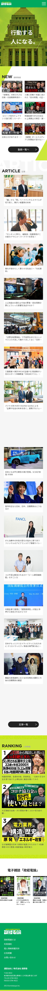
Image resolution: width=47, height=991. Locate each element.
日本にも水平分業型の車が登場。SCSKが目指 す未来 (23, 473)
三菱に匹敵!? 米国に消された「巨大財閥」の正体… (35, 96)
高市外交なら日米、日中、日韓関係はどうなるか (23, 507)
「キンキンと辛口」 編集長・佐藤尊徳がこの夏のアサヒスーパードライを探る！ (23, 235)
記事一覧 (23, 724)
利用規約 (8, 944)
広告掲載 (8, 953)
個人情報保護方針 (12, 948)
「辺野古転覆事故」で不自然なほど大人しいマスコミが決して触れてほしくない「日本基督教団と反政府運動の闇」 (23, 338)
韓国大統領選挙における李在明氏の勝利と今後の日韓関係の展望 (23, 679)
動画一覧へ (23, 149)
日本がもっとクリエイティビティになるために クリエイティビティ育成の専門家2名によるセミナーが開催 (23, 644)
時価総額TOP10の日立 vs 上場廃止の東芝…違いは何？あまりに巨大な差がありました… (35, 117)
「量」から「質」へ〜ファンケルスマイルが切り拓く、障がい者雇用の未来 (23, 201)
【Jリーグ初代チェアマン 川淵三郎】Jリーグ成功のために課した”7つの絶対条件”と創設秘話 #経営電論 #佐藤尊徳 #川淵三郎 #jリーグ (12, 117)
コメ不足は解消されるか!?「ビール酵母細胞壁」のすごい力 (23, 576)
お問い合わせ (10, 957)
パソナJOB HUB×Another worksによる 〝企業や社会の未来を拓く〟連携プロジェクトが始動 (23, 407)
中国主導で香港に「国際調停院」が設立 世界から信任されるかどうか (22, 610)
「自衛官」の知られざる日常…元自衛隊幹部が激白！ (12, 96)
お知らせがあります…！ (12, 137)
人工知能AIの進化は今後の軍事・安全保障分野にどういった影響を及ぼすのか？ (23, 304)
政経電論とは (10, 939)
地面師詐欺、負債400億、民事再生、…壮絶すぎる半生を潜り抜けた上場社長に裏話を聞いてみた (23, 777)
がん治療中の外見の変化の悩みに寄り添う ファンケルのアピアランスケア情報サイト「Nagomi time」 (22, 541)
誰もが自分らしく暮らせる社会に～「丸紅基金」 (23, 269)
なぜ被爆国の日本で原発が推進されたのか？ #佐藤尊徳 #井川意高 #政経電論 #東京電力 (23, 845)
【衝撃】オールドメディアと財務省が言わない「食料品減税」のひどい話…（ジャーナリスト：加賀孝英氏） (35, 138)
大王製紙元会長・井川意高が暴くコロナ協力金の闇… (22, 811)
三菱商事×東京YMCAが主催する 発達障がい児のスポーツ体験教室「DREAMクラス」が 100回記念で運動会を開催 (23, 372)
